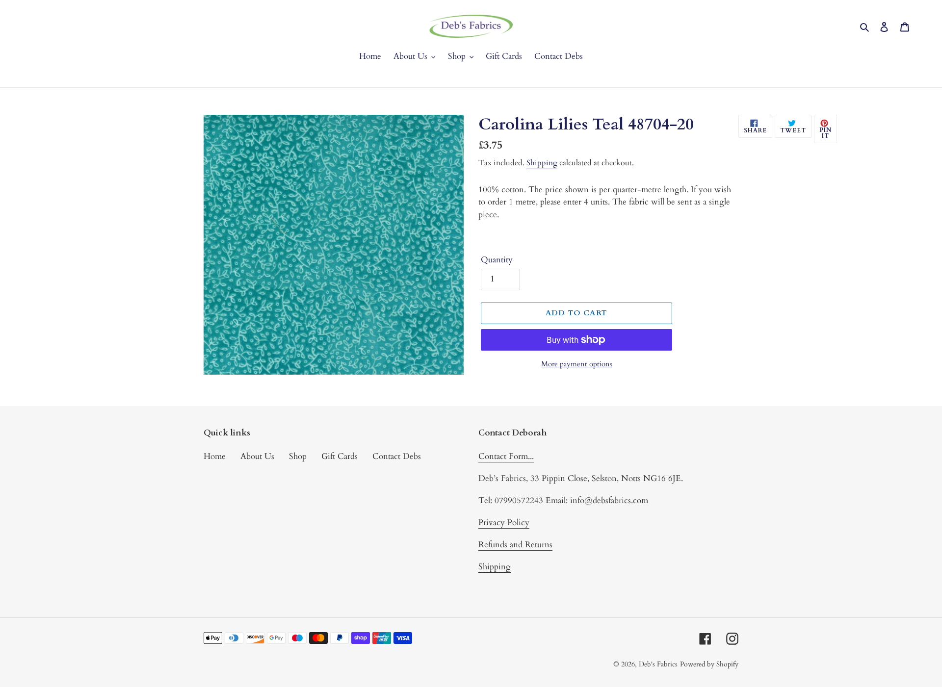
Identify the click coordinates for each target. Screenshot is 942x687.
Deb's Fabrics (658, 664)
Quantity (497, 259)
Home (215, 456)
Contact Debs (396, 456)
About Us (257, 456)
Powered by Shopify (709, 664)
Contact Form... (506, 456)
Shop (298, 456)
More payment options (576, 364)
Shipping (541, 162)
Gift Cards (339, 456)
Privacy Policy (503, 522)
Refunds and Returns (515, 544)
